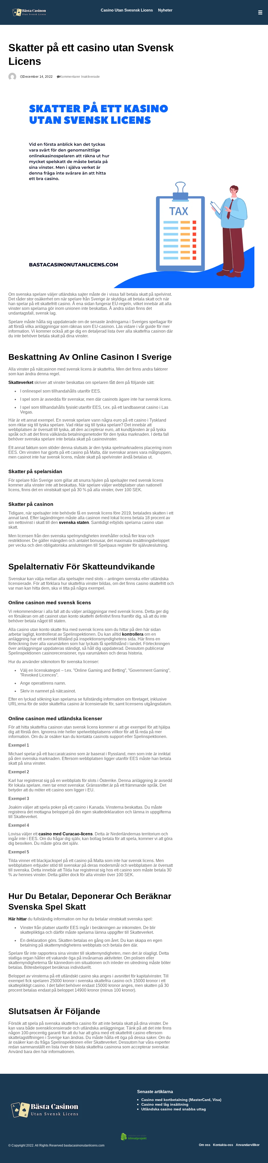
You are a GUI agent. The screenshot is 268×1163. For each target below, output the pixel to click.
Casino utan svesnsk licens (127, 10)
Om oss (204, 1145)
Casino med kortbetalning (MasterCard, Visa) (181, 1100)
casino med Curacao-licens (65, 834)
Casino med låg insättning (164, 1104)
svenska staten (74, 522)
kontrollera (132, 634)
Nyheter (165, 10)
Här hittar (17, 919)
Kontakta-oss (223, 1145)
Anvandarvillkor (248, 1145)
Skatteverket (20, 382)
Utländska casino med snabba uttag (173, 1109)
